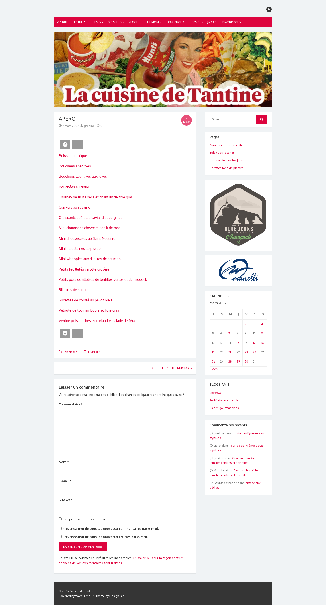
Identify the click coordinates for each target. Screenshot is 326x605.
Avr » (215, 369)
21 (229, 352)
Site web (65, 500)
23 (246, 352)
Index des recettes (222, 152)
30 (246, 361)
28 (230, 361)
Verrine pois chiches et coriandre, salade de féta (97, 320)
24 (254, 352)
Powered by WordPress (74, 596)
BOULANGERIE (176, 22)
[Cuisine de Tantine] (163, 69)
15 (238, 342)
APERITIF (62, 22)
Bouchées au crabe (74, 187)
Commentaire (71, 404)
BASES (196, 22)
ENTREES (80, 22)
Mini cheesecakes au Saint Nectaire (87, 238)
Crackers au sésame (74, 207)
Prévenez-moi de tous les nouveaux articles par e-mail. (105, 537)
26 (213, 361)
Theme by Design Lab (110, 596)
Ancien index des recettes (227, 145)
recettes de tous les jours (227, 160)
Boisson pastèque (73, 156)
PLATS (97, 22)
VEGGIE (134, 22)
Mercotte (216, 392)
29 (238, 361)
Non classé (70, 352)
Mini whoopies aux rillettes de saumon (90, 259)
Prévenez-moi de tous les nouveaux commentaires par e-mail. (111, 528)
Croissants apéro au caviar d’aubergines (90, 218)
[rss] (269, 9)
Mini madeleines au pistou (80, 248)
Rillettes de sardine (74, 289)
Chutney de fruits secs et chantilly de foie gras (96, 197)
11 (262, 333)
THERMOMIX (152, 22)
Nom (64, 462)
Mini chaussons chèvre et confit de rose (90, 228)
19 (213, 352)
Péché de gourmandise (225, 400)
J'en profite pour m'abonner (84, 519)
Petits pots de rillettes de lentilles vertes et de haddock (103, 279)
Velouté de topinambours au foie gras (89, 310)
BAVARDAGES (231, 22)
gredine (89, 126)
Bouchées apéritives (75, 166)
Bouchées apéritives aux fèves (83, 176)
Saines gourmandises (224, 408)
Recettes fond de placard (226, 168)
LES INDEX (93, 352)
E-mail (65, 481)
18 (262, 342)
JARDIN (212, 22)
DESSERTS (115, 22)
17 (254, 342)
